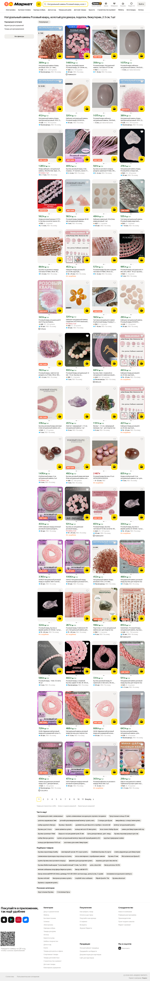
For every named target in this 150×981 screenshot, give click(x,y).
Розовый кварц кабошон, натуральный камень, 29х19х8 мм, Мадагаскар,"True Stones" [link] (104, 119)
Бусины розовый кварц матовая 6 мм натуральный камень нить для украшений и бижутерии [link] (50, 427)
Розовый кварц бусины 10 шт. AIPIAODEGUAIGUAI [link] (103, 477)
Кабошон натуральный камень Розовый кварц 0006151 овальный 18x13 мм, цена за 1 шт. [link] (131, 321)
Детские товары (49, 964)
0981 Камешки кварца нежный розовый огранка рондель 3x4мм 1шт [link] (50, 528)
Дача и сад (47, 944)
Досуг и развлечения (51, 912)
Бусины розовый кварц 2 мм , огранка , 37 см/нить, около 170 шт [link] (77, 170)
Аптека (46, 935)
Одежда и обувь (49, 928)
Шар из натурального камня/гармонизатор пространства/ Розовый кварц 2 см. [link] (131, 783)
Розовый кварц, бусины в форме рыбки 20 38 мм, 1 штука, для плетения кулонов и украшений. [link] (132, 528)
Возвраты (83, 925)
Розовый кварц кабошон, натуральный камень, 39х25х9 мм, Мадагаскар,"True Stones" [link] (131, 66)
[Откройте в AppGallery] (18, 922)
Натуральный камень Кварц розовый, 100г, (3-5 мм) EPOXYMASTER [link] (103, 581)
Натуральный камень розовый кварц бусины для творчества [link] (131, 580)
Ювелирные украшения (52, 967)
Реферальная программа (127, 915)
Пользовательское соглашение (28, 976)
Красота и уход (49, 938)
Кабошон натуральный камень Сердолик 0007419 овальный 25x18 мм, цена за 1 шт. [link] (77, 321)
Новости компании (125, 912)
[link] (50, 816)
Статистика (10, 976)
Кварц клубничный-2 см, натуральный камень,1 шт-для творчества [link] (131, 477)
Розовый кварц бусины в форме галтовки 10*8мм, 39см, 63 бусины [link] (104, 271)
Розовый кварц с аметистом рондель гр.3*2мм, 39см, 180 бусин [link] (49, 374)
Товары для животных (51, 958)
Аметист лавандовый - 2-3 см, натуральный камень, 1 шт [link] (76, 427)
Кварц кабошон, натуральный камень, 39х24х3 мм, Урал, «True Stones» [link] (50, 170)
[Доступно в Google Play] (11, 922)
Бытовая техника (50, 918)
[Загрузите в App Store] (4, 922)
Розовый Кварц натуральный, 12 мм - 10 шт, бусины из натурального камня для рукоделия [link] (77, 374)
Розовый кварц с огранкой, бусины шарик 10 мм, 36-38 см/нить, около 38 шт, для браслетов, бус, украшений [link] (77, 682)
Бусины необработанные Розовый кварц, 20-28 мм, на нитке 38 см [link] (76, 66)
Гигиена (46, 921)
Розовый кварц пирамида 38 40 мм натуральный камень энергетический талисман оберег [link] (77, 220)
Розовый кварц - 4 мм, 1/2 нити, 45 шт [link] (50, 682)
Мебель (46, 915)
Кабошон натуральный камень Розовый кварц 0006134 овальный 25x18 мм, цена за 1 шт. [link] (77, 119)
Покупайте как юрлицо (88, 918)
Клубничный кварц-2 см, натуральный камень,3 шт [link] (48, 477)
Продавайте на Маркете (88, 951)
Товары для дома (50, 931)
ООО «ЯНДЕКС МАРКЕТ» (138, 975)
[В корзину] (59, 56)
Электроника (48, 925)
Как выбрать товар (86, 912)
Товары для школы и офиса (53, 951)
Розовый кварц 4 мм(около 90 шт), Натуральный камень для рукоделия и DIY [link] (77, 629)
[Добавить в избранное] (60, 28)
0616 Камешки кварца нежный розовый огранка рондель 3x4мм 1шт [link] (77, 783)
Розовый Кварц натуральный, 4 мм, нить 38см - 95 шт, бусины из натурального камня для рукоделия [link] (132, 271)
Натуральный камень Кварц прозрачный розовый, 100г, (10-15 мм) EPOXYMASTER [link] (50, 119)
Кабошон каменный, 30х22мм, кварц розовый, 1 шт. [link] (104, 220)
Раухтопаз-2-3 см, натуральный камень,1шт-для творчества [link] (104, 629)
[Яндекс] (144, 978)
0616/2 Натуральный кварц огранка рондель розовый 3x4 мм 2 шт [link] (76, 581)
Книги (46, 948)
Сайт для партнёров (87, 958)
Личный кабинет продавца (89, 948)
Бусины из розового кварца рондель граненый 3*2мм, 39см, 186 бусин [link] (104, 170)
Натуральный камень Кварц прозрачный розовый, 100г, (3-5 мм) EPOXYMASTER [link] (132, 119)
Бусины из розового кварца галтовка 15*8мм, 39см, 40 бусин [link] (48, 271)
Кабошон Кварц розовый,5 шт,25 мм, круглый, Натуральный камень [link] (75, 271)
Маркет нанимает (124, 925)
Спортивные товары (51, 954)
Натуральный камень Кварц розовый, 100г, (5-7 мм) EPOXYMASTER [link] (49, 66)
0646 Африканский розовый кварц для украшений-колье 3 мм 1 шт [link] (49, 732)
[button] (44, 22)
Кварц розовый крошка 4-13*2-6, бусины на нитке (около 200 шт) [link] (50, 220)
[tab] (10, 10)
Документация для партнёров (90, 954)
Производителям (124, 918)
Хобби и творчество (51, 941)
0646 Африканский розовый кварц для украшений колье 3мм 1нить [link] (103, 732)
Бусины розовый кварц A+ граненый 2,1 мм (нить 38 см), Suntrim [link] (103, 682)
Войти (141, 4)
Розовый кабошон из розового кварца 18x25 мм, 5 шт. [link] (104, 782)
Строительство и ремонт (52, 961)
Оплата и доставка (86, 915)
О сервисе (83, 921)
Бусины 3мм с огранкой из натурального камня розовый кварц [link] (103, 374)
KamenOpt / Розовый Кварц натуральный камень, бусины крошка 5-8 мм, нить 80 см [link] (131, 629)
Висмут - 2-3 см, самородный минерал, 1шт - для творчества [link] (104, 427)
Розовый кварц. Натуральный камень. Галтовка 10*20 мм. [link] (103, 66)
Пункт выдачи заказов (126, 921)
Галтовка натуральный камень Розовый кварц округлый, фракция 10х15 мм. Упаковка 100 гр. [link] (131, 220)
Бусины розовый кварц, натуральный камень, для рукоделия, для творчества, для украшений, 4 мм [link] (132, 732)
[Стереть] (85, 4)
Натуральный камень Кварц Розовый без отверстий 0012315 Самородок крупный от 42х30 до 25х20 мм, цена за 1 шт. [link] (132, 170)
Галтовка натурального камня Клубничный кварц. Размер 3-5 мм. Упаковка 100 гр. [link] (104, 321)
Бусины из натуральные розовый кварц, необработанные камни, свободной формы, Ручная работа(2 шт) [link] (75, 528)
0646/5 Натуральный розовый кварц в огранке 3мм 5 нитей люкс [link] (50, 581)
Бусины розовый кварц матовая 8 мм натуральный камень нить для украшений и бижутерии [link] (77, 477)
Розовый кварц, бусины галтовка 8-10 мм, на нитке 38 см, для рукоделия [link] (104, 528)
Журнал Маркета (86, 928)
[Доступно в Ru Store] (26, 922)
